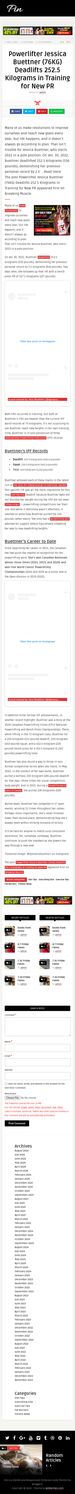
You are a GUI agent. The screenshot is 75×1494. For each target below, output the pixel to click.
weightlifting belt (59, 519)
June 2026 (20, 1158)
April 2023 (20, 1311)
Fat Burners (11, 884)
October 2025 (22, 1190)
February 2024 (23, 1271)
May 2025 (20, 1211)
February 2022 (23, 1367)
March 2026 (21, 1170)
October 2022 (22, 1335)
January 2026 (22, 1178)
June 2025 (20, 1207)
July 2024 (20, 1251)
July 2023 (20, 1299)
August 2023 (21, 1295)
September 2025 (24, 1194)
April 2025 (20, 1215)
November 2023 (24, 1283)
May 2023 (20, 1307)
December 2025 (24, 1182)
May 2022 (20, 1355)
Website (9, 1070)
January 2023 (22, 1323)
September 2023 (24, 1291)
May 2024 (20, 1259)
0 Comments (45, 42)
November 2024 (24, 1235)
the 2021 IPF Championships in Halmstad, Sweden (40, 485)
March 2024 (21, 1267)
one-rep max (18, 494)
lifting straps (12, 504)
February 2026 (23, 1174)
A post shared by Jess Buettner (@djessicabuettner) (38, 399)
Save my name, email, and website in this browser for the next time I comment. (35, 1086)
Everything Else (46, 879)
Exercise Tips (62, 879)
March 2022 (21, 1363)
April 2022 (20, 1359)
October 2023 (22, 1287)
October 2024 (22, 1239)
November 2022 (24, 1331)
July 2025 (20, 1202)
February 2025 (23, 1223)
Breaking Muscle (14, 872)
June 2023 (20, 1303)
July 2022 (20, 1347)
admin (43, 92)
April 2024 (20, 1263)
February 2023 (23, 1319)
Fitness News (25, 884)
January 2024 (22, 1275)
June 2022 (20, 1351)
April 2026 (20, 1166)
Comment (10, 1014)
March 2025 (21, 1219)
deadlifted (44, 257)
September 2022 (24, 1339)
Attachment (10, 1094)
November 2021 (24, 1380)
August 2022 (21, 1343)
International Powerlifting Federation (25, 438)
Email (8, 1055)
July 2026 (20, 1154)
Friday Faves (11, 1466)
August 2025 (21, 1198)
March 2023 (21, 1315)
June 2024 (20, 1255)
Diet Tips (32, 879)
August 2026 (22, 1150)
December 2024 (24, 1231)
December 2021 (24, 1376)
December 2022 (24, 1327)
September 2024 (24, 1243)
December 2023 (24, 1279)
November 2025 (24, 1186)
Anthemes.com (55, 1488)
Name (8, 1041)
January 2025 (22, 1227)
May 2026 (20, 1162)
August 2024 (22, 1247)
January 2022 (22, 1371)
